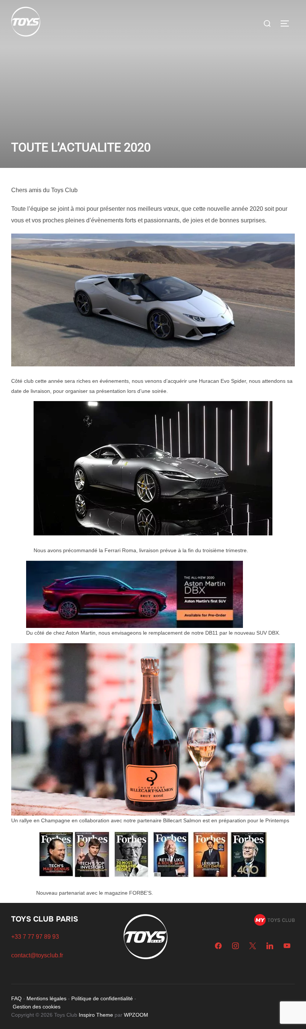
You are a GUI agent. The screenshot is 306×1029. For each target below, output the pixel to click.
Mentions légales (46, 998)
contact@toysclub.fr (37, 955)
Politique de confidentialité (102, 998)
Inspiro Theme (96, 1015)
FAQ (16, 998)
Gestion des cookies (36, 1007)
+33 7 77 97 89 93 (35, 936)
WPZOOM (136, 1015)
